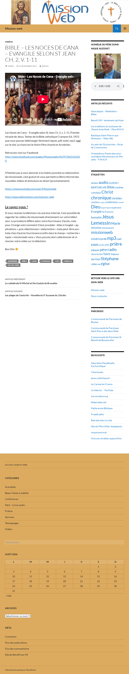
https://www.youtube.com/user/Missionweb (30, 188)
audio (103, 182)
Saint (106, 254)
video (94, 264)
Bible (24, 261)
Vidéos (9, 42)
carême (119, 187)
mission (96, 227)
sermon (95, 259)
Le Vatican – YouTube (102, 390)
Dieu (95, 206)
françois (109, 211)
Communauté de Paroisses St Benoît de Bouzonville (106, 339)
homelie (96, 217)
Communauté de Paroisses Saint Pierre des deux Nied (105, 329)
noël (119, 238)
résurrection (97, 254)
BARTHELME (99, 187)
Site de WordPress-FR (16, 654)
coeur (102, 202)
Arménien (12, 261)
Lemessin (101, 223)
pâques (95, 249)
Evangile (45, 261)
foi (103, 211)
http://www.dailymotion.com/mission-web (29, 196)
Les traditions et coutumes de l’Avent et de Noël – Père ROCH (107, 128)
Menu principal (125, 28)
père (103, 249)
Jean (57, 261)
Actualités (10, 486)
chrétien (117, 198)
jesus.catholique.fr (100, 378)
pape (94, 244)
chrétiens (95, 202)
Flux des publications (16, 642)
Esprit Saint (106, 207)
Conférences (11, 499)
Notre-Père (13, 265)
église (105, 263)
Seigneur (115, 254)
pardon (101, 245)
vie (99, 264)
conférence (111, 202)
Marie (115, 223)
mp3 (111, 238)
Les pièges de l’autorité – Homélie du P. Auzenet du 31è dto (35, 293)
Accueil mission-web (16, 465)
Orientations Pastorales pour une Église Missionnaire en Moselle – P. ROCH (107, 156)
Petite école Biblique (102, 408)
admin (45, 66)
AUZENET (114, 183)
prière (116, 244)
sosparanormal (99, 432)
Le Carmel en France (101, 384)
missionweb (102, 232)
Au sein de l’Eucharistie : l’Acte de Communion (107, 146)
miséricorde (99, 239)
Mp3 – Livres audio (15, 505)
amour (94, 182)
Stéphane (110, 258)
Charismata (97, 372)
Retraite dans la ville (101, 420)
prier (107, 245)
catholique (96, 192)
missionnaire (108, 228)
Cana (34, 261)
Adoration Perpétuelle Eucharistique (102, 364)
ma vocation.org (99, 396)
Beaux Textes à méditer (17, 493)
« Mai (8, 595)
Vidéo (11, 66)
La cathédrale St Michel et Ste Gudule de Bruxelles (31, 281)
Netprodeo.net (98, 402)
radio (112, 249)
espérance (116, 207)
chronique (101, 197)
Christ (107, 192)
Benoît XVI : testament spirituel (107, 120)
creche (121, 202)
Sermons (9, 517)
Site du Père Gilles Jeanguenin (106, 426)
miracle (68, 261)
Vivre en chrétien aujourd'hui (106, 438)
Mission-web (13, 28)
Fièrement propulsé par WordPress (20, 670)
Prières (9, 511)
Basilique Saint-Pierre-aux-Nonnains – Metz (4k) (105, 137)
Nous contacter (99, 296)
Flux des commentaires (17, 648)
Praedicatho (97, 414)
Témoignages (11, 523)
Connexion (10, 636)
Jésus (108, 216)
